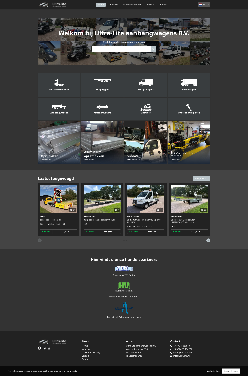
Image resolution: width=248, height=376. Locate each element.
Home (101, 4)
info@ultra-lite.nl (181, 355)
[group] (58, 209)
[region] (124, 371)
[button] (40, 240)
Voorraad (113, 4)
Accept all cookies (231, 371)
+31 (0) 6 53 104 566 (182, 349)
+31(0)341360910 (181, 345)
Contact (162, 4)
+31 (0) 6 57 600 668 (182, 352)
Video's (150, 4)
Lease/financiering (132, 4)
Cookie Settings (213, 371)
